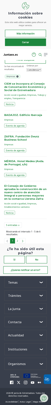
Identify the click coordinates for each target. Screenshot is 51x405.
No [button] (36, 259)
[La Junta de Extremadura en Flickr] (39, 382)
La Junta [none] (14, 309)
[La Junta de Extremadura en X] (18, 382)
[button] (34, 54)
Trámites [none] (14, 295)
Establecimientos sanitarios (17, 207)
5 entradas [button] (14, 226)
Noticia (9, 104)
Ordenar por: (32, 65)
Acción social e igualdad (15, 95)
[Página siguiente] (23, 240)
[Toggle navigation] (22, 54)
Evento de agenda (15, 125)
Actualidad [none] (16, 335)
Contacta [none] (15, 322)
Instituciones (17, 349)
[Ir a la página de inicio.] (9, 54)
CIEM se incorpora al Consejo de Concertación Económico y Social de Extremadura (25, 87)
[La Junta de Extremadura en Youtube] (32, 382)
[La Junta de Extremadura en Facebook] (11, 382)
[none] (7, 240)
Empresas (31, 95)
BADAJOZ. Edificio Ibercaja (23, 115)
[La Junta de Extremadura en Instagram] (25, 382)
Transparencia (18, 98)
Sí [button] (14, 259)
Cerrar (25, 42)
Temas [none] (13, 282)
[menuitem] (11, 402)
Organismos (17, 364)
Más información (26, 33)
